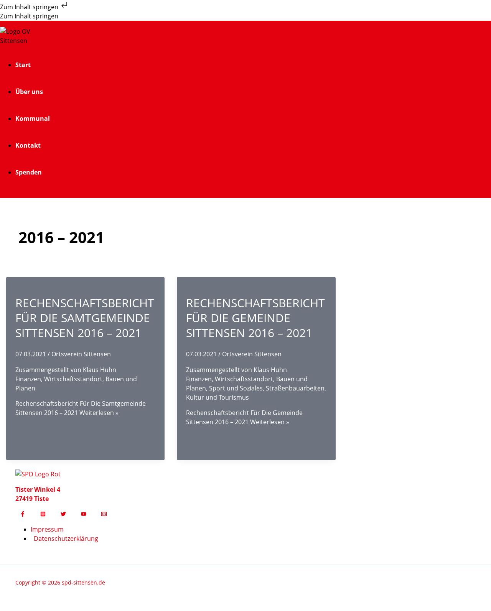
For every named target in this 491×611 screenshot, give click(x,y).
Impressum (47, 529)
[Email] (104, 514)
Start (23, 65)
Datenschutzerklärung (66, 538)
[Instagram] (43, 514)
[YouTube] (83, 514)
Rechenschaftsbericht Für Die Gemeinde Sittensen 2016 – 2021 (255, 318)
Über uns (29, 91)
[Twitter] (63, 514)
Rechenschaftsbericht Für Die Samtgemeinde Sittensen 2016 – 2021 (84, 318)
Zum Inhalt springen (30, 7)
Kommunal (32, 118)
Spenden (28, 172)
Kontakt (28, 145)
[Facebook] (22, 514)
